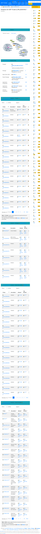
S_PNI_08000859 (6, 383)
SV (35, 209)
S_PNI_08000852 (6, 347)
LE (34, 144)
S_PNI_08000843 (6, 301)
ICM (34, 64)
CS (35, 33)
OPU (34, 158)
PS (35, 179)
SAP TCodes (4, 2)
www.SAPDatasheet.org (19, 528)
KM (35, 141)
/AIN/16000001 (6, 136)
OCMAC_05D (6, 503)
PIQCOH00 (6, 230)
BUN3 (5, 418)
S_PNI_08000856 (6, 368)
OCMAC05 (6, 449)
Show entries (6, 102)
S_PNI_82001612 (16, 6)
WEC (34, 216)
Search (30, 3)
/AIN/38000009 (6, 182)
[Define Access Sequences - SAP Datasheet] (8, 449)
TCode (4, 106)
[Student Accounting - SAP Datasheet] (19, 426)
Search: (17, 102)
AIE (24, 109)
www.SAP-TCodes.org (13, 529)
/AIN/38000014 (6, 208)
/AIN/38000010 (6, 187)
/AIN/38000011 (6, 192)
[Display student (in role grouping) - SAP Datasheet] (6, 418)
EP (35, 45)
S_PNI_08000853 (6, 352)
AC (35, 10)
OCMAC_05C (6, 496)
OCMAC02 (6, 434)
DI (34, 36)
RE (35, 193)
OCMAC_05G (6, 508)
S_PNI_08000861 (6, 393)
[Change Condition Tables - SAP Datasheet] (8, 433)
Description (12, 106)
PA (35, 161)
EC (35, 38)
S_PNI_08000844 (6, 306)
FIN (35, 50)
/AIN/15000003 (6, 121)
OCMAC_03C (6, 486)
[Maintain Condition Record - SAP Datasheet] (9, 469)
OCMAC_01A (6, 464)
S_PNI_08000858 (6, 378)
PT (35, 185)
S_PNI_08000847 (6, 321)
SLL (34, 203)
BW (35, 20)
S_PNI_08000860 (6, 388)
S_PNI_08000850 (6, 337)
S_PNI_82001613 (6, 276)
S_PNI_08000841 (6, 296)
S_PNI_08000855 (6, 362)
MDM (34, 150)
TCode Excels (26, 3)
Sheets (23, 218)
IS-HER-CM (15, 86)
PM (35, 170)
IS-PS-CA (15, 89)
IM (34, 67)
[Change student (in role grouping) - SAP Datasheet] (6, 413)
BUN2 (5, 413)
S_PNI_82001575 (6, 251)
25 (24, 212)
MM (34, 154)
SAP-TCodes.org (2, 531)
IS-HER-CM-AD (16, 82)
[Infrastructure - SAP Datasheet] (17, 110)
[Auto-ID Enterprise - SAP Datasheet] (25, 109)
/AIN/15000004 (6, 126)
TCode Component (14, 2)
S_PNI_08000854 (6, 357)
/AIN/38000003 (6, 151)
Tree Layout (13, 33)
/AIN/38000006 (6, 167)
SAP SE (25, 532)
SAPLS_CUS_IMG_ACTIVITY (17, 65)
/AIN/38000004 (6, 156)
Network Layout (6, 33)
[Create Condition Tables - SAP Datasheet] (8, 428)
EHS (34, 42)
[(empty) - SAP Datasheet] (26, 9)
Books (18, 218)
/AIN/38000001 (6, 141)
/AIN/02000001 (6, 110)
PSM (34, 182)
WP (35, 218)
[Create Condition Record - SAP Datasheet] (9, 464)
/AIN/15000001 (6, 115)
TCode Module (10, 3)
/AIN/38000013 (6, 202)
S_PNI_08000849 (6, 332)
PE (35, 163)
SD (35, 199)
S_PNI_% (14, 74)
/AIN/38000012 (6, 197)
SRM (34, 207)
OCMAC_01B (6, 469)
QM (35, 190)
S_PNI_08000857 (6, 373)
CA (35, 23)
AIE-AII (19, 109)
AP (35, 15)
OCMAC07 (6, 459)
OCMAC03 (6, 439)
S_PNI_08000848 (6, 327)
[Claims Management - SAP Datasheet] (18, 296)
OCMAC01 (6, 429)
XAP (34, 222)
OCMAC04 (6, 444)
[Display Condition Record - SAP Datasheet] (9, 474)
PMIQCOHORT (7, 6)
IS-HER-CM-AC (20, 425)
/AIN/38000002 (6, 146)
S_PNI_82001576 (6, 257)
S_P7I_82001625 (6, 238)
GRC (34, 56)
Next (27, 212)
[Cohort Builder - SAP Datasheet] (8, 230)
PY (35, 188)
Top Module (24, 106)
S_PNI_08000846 (6, 316)
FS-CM (20, 295)
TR (35, 212)
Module (18, 106)
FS (24, 295)
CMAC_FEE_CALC (6, 425)
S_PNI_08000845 (6, 311)
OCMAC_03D (6, 491)
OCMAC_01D (6, 480)
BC (35, 18)
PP (35, 172)
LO (35, 146)
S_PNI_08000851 (6, 342)
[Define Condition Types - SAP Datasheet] (8, 454)
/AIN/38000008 (6, 177)
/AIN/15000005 (6, 131)
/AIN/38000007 (6, 172)
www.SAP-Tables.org (9, 528)
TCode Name (19, 3)
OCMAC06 (6, 454)
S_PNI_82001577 (6, 263)
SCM (34, 197)
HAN (34, 60)
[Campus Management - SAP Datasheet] (23, 426)
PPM (34, 176)
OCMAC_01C (6, 475)
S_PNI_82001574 (6, 244)
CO (34, 27)
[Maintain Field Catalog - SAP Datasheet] (8, 444)
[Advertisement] (15, 20)
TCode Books (23, 3)
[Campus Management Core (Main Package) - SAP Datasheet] (20, 76)
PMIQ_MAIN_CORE (16, 77)
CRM (34, 31)
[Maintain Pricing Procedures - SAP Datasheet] (8, 459)
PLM (34, 167)
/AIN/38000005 (6, 162)
